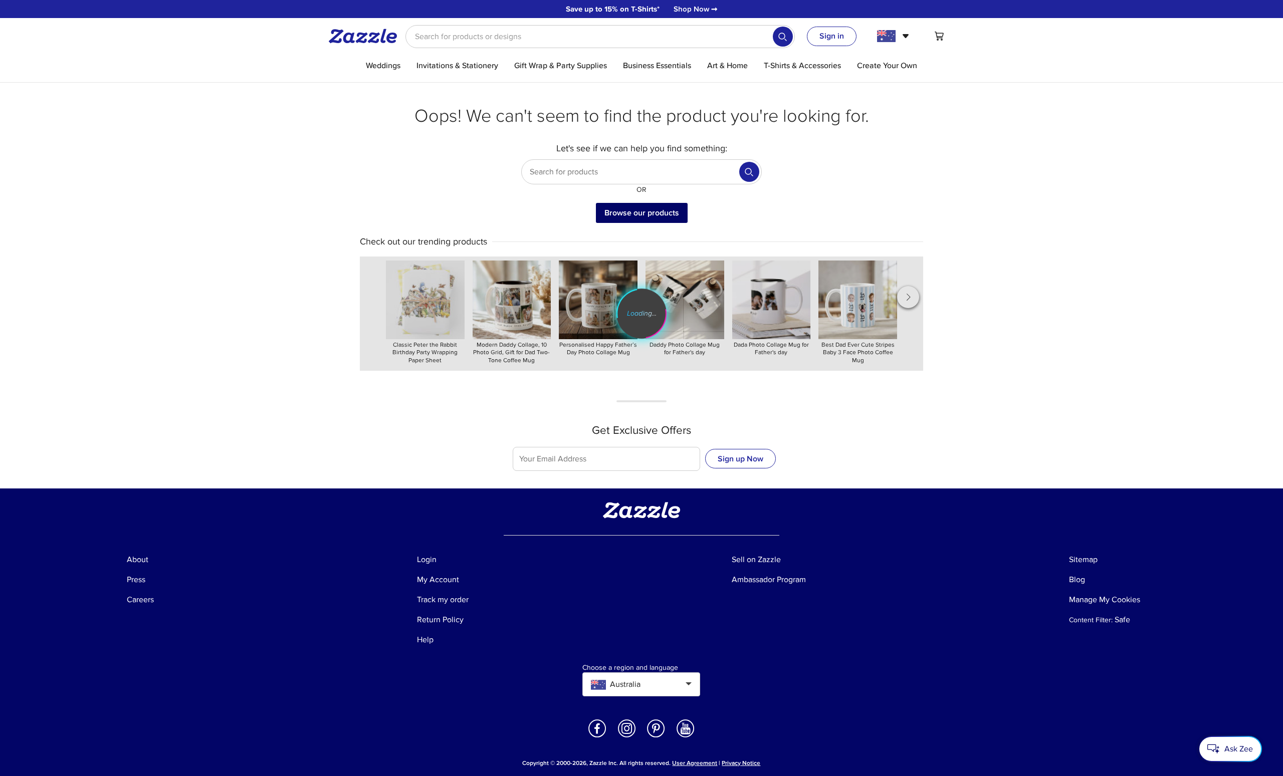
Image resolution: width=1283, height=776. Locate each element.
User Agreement (694, 763)
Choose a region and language (630, 668)
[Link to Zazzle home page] (366, 36)
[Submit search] (783, 37)
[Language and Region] (894, 36)
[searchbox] (600, 36)
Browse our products (641, 213)
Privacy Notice (741, 763)
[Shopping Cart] (939, 36)
